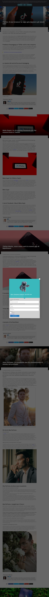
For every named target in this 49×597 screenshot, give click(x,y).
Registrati (15, 315)
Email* (11, 300)
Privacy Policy (12, 314)
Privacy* (11, 311)
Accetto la (12, 312)
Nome (11, 304)
